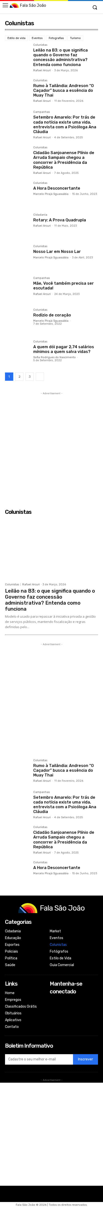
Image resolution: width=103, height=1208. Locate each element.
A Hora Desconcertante (56, 188)
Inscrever (85, 1059)
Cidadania (40, 214)
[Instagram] (53, 1007)
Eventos (37, 38)
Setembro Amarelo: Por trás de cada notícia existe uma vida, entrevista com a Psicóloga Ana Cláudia (64, 124)
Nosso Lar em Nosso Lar (57, 251)
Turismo (75, 38)
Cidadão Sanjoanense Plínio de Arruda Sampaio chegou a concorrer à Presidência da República (63, 160)
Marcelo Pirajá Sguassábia (50, 194)
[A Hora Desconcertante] (17, 194)
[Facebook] (53, 1001)
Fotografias (56, 38)
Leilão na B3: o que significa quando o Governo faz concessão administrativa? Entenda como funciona (60, 57)
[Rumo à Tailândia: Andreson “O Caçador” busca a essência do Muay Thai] (17, 91)
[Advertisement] (51, 447)
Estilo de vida (17, 38)
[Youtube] (53, 1021)
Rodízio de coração (52, 315)
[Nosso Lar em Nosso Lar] (17, 257)
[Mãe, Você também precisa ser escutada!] (17, 289)
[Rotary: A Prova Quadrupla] (17, 225)
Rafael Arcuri (42, 70)
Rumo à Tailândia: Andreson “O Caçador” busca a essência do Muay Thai (63, 90)
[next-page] (40, 376)
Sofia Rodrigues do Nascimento (54, 357)
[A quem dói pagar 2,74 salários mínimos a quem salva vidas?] (17, 352)
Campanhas (41, 112)
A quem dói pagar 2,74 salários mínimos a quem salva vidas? (63, 349)
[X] (53, 1014)
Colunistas (40, 45)
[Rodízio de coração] (17, 320)
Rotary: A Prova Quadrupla (59, 220)
